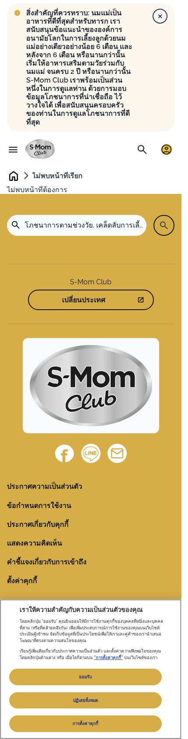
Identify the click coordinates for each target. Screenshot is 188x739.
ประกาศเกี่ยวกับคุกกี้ (38, 524)
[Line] (91, 453)
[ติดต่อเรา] (117, 453)
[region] (90, 669)
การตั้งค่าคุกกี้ (85, 723)
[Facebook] (64, 453)
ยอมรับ (85, 676)
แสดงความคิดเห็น (34, 543)
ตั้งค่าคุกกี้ (22, 581)
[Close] (160, 16)
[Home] (40, 149)
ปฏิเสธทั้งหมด (85, 700)
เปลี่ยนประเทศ (83, 300)
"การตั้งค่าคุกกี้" (108, 657)
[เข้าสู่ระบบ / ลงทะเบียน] (166, 149)
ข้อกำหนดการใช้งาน (39, 505)
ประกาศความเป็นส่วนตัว (44, 486)
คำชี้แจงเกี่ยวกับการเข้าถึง (47, 562)
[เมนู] (13, 149)
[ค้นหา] (142, 149)
